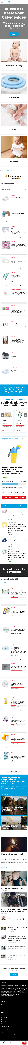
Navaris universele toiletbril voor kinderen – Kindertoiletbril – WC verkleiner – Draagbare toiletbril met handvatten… (18, 246)
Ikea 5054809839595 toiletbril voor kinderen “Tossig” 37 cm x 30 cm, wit (18, 261)
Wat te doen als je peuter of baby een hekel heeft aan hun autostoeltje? (14, 910)
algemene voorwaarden (7, 1032)
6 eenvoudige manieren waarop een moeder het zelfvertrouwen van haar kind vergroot (17, 938)
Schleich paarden (7, 170)
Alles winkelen (4, 1018)
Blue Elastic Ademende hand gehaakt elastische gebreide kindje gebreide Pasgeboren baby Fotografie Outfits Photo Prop (18, 757)
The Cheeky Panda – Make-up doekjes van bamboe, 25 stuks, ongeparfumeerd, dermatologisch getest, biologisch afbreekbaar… (18, 593)
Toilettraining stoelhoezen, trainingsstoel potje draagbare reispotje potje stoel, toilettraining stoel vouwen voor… (17, 528)
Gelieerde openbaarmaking (8, 1034)
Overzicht (3, 1005)
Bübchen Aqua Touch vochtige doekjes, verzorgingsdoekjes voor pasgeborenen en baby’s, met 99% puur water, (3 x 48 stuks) (18, 650)
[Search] (25, 2)
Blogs (2, 1020)
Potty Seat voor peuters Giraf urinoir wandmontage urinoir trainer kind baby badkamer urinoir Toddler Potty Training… (18, 701)
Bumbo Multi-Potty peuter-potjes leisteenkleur (18, 355)
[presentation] (2, 415)
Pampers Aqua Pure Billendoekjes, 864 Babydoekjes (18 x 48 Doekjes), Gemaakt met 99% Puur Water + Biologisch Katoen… (17, 555)
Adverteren (4, 1024)
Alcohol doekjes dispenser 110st (18, 213)
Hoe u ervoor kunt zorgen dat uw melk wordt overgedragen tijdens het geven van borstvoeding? (17, 919)
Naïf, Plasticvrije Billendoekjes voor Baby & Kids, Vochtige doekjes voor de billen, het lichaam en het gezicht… (18, 631)
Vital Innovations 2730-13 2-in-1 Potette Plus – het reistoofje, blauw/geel (18, 668)
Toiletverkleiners (12, 522)
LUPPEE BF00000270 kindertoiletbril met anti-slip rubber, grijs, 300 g (17, 372)
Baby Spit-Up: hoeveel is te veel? (12, 888)
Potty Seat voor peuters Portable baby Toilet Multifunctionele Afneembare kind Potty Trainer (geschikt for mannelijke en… (18, 720)
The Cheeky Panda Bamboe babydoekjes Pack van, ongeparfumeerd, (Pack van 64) (18, 325)
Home (2, 1015)
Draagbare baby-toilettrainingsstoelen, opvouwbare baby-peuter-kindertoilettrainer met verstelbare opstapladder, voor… (17, 278)
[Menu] (1, 2)
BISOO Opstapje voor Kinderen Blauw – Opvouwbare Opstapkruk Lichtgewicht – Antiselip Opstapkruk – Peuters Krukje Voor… (18, 231)
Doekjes (10, 549)
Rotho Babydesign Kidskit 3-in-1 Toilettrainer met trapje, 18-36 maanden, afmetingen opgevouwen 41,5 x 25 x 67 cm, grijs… (18, 342)
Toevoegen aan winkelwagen (14, 497)
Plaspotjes (10, 508)
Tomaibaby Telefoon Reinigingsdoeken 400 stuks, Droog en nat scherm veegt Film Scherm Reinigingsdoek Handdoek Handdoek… (18, 310)
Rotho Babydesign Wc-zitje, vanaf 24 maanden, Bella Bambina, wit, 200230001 (17, 199)
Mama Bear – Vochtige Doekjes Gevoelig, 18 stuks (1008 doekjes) (17, 684)
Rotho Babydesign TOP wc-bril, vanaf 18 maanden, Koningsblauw (17, 542)
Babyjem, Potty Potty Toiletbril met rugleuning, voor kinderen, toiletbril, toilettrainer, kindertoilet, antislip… (18, 294)
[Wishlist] (10, 1043)
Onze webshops (5, 1022)
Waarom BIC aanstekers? (12, 854)
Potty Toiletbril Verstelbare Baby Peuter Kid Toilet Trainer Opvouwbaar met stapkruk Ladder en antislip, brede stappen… (18, 612)
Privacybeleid (4, 1030)
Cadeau (3, 868)
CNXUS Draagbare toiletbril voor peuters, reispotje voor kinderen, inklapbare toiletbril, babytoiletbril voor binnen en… (18, 739)
